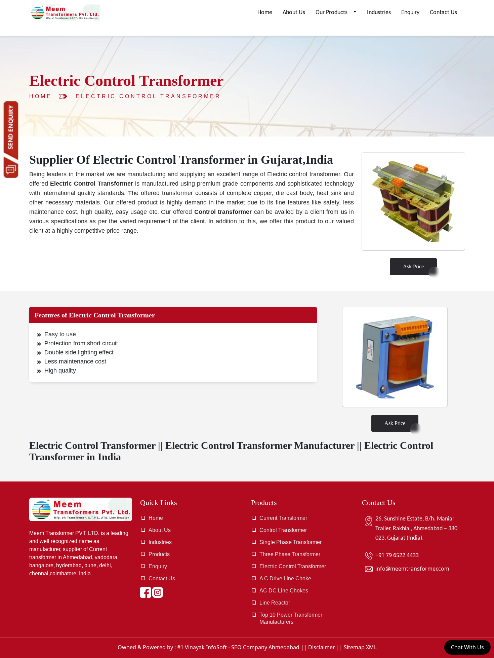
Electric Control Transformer (148, 96)
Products (159, 554)
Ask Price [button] (413, 266)
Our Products (332, 12)
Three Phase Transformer (289, 554)
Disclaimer (321, 647)
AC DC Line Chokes (283, 590)
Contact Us (443, 12)
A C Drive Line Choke (285, 578)
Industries (379, 12)
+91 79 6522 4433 (397, 555)
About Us (294, 12)
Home (264, 12)
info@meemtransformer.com (412, 568)
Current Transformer (283, 518)
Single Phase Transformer (290, 542)
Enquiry (410, 12)
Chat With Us (467, 647)
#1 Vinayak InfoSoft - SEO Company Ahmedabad (238, 647)
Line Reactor (274, 603)
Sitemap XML (360, 647)
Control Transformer (283, 530)
